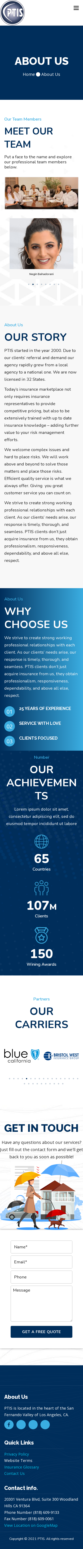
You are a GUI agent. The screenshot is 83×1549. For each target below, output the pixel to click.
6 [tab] (50, 284)
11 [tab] (52, 1079)
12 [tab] (56, 1079)
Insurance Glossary (21, 1467)
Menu (75, 8)
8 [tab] (58, 284)
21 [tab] (37, 1084)
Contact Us (14, 1473)
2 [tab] (33, 284)
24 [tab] (50, 1084)
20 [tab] (33, 1084)
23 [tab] (46, 1084)
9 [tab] (44, 1079)
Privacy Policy (16, 1454)
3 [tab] (37, 284)
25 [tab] (54, 1084)
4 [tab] (41, 284)
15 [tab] (69, 1079)
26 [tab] (58, 1084)
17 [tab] (78, 1079)
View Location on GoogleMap (31, 1525)
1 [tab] (29, 284)
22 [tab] (41, 1084)
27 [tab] (63, 1084)
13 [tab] (61, 1079)
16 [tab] (73, 1079)
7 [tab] (54, 284)
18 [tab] (24, 1084)
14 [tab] (65, 1079)
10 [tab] (48, 1079)
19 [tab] (29, 1084)
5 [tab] (46, 284)
